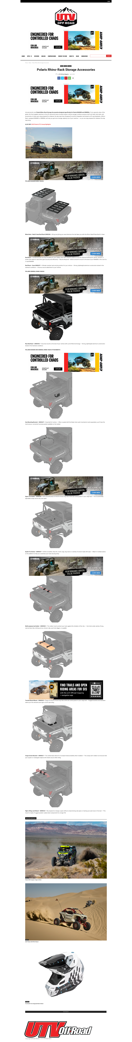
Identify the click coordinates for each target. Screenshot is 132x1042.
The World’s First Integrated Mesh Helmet (34, 1003)
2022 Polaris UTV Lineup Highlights (41, 124)
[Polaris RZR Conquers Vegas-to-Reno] (66, 850)
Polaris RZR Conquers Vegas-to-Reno (33, 879)
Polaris (65, 66)
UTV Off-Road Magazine (64, 74)
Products (69, 66)
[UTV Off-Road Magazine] (57, 74)
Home (26, 62)
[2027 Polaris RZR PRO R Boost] (66, 912)
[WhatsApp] (69, 78)
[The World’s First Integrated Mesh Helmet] (66, 973)
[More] (73, 78)
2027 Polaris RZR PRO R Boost (31, 941)
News (30, 62)
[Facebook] (58, 78)
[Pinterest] (65, 78)
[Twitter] (62, 78)
